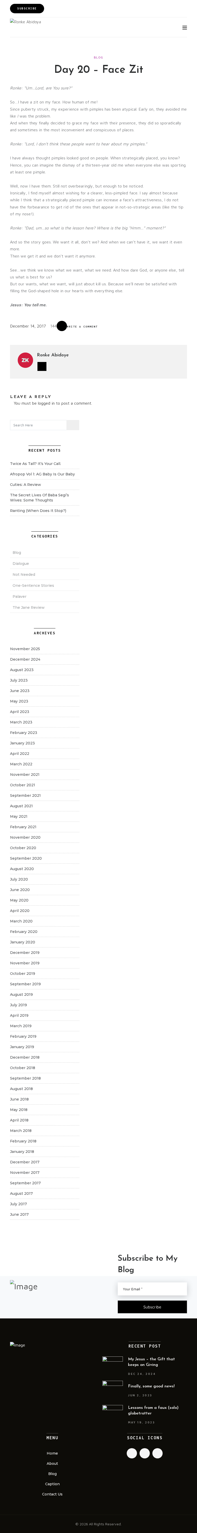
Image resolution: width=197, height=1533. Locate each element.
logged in (46, 403)
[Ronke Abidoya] (25, 21)
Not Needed (24, 574)
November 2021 (25, 774)
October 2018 (22, 1068)
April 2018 (19, 1120)
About (52, 1463)
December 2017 (25, 1162)
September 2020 (26, 858)
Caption (52, 1484)
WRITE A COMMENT (82, 326)
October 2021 (22, 785)
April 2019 (19, 1015)
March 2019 (21, 1026)
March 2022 (21, 764)
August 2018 (21, 1088)
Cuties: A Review (25, 484)
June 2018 (19, 1099)
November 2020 (25, 837)
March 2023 (21, 722)
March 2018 (21, 1130)
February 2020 (23, 931)
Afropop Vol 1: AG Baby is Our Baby (42, 474)
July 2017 (18, 1204)
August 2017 (21, 1193)
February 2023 (23, 732)
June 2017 (19, 1214)
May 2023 (19, 701)
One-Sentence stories (33, 585)
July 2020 (19, 879)
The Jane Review (29, 607)
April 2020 (19, 910)
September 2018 (25, 1078)
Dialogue (21, 563)
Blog (98, 57)
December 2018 (25, 1057)
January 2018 (22, 1151)
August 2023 (22, 670)
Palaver (19, 596)
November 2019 (25, 963)
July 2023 (19, 680)
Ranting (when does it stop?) (38, 510)
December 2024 (25, 659)
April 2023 (19, 711)
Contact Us (52, 1494)
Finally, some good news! (151, 1386)
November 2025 (25, 649)
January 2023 (22, 743)
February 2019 (23, 1036)
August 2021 (21, 806)
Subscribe (27, 8)
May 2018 (18, 1109)
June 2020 (20, 889)
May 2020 (19, 900)
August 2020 (22, 869)
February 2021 (23, 827)
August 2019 (21, 994)
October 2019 (22, 973)
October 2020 (23, 848)
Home (52, 1453)
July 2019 (18, 1005)
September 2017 (25, 1183)
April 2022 (19, 753)
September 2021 (25, 795)
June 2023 (19, 690)
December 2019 (25, 952)
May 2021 (18, 816)
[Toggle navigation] (184, 27)
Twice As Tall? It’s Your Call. (35, 463)
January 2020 (22, 942)
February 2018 (23, 1141)
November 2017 (25, 1172)
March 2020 (21, 921)
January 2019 (22, 1047)
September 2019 (25, 984)
